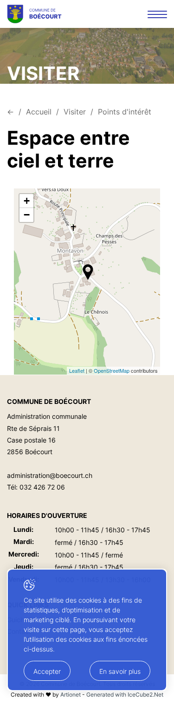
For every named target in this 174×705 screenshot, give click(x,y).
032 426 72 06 (42, 487)
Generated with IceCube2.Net (124, 694)
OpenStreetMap (111, 370)
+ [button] (27, 201)
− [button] (27, 215)
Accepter (47, 671)
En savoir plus (120, 671)
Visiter (75, 111)
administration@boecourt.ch (49, 475)
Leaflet (76, 370)
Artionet (70, 694)
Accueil (39, 111)
